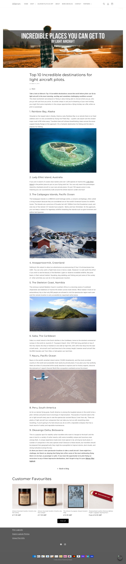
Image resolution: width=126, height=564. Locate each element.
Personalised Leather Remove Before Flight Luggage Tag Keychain (101, 511)
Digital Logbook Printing (20, 534)
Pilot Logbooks (17, 530)
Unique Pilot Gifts (18, 538)
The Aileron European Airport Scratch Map (75, 511)
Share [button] (33, 89)
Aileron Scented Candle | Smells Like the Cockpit (50, 511)
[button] (32, 4)
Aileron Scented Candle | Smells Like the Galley (24, 511)
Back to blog (64, 469)
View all (63, 521)
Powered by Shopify (67, 559)
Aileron (60, 559)
